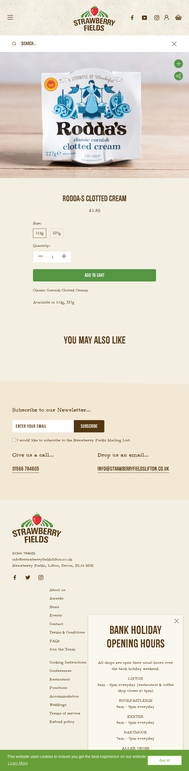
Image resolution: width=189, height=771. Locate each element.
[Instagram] (40, 577)
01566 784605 (25, 469)
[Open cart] (178, 18)
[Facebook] (14, 577)
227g (57, 233)
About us (57, 590)
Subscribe (89, 426)
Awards (56, 598)
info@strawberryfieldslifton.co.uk (133, 469)
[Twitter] (27, 577)
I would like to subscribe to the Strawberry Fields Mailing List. (74, 440)
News (54, 607)
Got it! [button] (164, 760)
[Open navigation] (10, 17)
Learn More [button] (18, 763)
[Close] (176, 621)
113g (40, 233)
